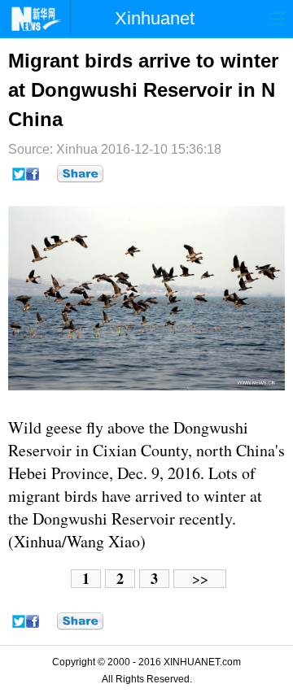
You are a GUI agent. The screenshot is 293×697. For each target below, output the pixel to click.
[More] (80, 174)
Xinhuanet (155, 18)
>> (200, 578)
